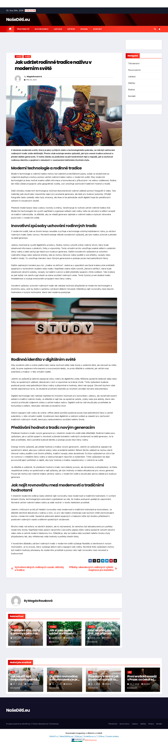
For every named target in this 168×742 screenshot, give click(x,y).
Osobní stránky (112, 736)
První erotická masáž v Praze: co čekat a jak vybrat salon (142, 679)
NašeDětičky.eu (67, 736)
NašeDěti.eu (18, 19)
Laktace (58, 29)
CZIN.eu (101, 736)
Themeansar (54, 724)
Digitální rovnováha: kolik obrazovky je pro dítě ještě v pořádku (64, 679)
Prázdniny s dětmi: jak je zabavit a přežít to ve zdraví (103, 679)
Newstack (42, 724)
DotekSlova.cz (90, 736)
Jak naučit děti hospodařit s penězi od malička (23, 679)
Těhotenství (23, 29)
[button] (155, 29)
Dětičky (71, 29)
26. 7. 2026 (18, 684)
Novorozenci (41, 29)
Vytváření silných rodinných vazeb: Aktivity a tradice (39, 568)
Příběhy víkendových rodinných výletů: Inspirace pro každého (91, 568)
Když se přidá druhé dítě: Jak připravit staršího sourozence (102, 633)
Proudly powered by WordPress (18, 724)
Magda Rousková (34, 76)
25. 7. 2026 (135, 684)
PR (13, 672)
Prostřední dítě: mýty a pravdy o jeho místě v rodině (25, 633)
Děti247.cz (54, 736)
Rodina (84, 29)
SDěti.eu (79, 736)
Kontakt (97, 29)
